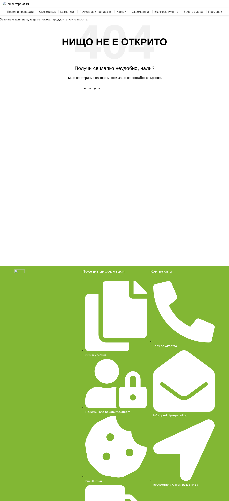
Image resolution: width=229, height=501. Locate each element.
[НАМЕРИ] (162, 4)
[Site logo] (16, 3)
